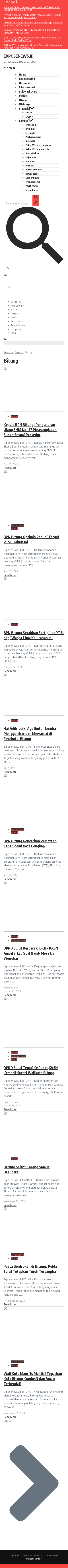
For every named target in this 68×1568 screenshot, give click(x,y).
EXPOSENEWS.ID (19, 55)
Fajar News (31, 157)
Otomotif (24, 100)
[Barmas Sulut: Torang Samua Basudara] (34, 1153)
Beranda (8, 352)
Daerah (15, 317)
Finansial (24, 108)
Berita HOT (16, 301)
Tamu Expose (18, 325)
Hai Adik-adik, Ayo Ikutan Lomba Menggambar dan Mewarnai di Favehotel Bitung (30, 733)
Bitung (14, 416)
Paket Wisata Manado (37, 149)
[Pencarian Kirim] (35, 200)
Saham (28, 112)
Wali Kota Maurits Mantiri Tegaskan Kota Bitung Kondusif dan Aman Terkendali (33, 1378)
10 (10, 1420)
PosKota (29, 165)
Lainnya (23, 120)
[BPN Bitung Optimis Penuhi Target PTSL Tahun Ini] (34, 519)
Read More (10, 467)
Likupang (16, 329)
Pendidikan (17, 321)
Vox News (30, 161)
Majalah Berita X (34, 1558)
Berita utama (27, 78)
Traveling (30, 124)
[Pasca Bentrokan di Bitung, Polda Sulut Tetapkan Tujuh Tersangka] (34, 1248)
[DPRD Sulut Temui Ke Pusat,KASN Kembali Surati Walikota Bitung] (34, 1046)
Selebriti (30, 141)
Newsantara (32, 173)
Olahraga (24, 104)
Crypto (29, 116)
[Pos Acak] (5, 339)
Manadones (31, 190)
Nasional (24, 83)
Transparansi (32, 181)
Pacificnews (31, 185)
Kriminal (30, 128)
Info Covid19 (17, 305)
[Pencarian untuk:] (22, 203)
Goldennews (32, 177)
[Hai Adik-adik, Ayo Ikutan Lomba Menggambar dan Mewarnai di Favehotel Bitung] (34, 714)
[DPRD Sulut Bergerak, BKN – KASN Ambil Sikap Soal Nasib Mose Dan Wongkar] (34, 930)
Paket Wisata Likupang (38, 145)
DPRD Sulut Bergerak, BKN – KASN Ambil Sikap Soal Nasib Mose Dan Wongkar (31, 953)
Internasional (27, 87)
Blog (13, 332)
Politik (23, 95)
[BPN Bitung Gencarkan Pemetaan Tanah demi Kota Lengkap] (34, 823)
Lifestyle (30, 132)
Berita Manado (33, 169)
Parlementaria (33, 136)
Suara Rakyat (32, 153)
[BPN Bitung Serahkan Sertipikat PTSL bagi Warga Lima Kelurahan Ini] (34, 618)
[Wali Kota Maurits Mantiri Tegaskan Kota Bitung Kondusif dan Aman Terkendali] (34, 1356)
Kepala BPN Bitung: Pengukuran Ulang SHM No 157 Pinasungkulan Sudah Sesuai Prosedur (30, 429)
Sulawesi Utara (28, 91)
